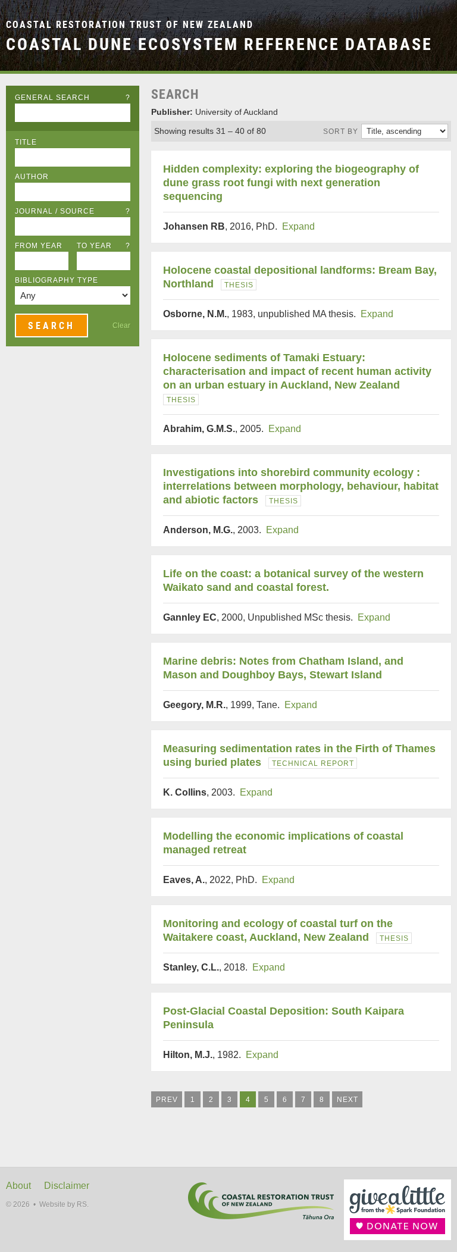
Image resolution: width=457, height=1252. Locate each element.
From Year (38, 246)
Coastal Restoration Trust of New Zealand (129, 24)
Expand (298, 226)
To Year (103, 246)
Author (32, 177)
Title (26, 142)
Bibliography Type (56, 280)
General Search (72, 97)
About (18, 1186)
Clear (121, 325)
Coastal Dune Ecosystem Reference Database (219, 44)
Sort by (340, 131)
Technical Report (313, 763)
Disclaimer (66, 1186)
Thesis (238, 285)
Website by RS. (64, 1204)
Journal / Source (72, 211)
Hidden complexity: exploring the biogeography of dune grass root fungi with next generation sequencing (291, 182)
